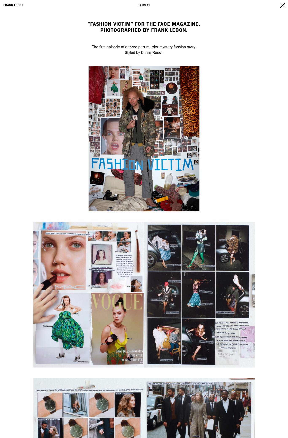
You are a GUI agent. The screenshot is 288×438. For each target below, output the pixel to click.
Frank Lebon (13, 5)
